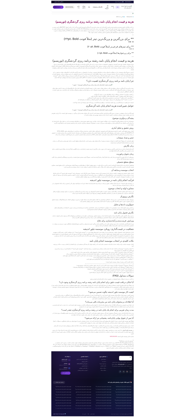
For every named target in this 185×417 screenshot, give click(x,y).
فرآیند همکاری (104, 366)
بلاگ (89, 7)
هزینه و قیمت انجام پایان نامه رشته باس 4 (83, 389)
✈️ (120, 372)
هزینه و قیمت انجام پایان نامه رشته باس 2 (123, 392)
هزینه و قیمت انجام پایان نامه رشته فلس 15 (123, 400)
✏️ (58, 7)
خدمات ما (112, 7)
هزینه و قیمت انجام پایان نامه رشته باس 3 (63, 389)
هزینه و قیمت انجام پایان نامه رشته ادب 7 (103, 389)
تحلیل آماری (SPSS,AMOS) (83, 364)
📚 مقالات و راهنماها (97, 7)
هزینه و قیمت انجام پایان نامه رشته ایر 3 (123, 394)
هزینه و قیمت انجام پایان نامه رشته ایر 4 (63, 392)
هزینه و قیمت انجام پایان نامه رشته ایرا (84, 394)
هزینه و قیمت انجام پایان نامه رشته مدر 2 (63, 408)
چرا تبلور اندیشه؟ (106, 7)
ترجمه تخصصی (85, 366)
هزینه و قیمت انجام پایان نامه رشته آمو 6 (63, 397)
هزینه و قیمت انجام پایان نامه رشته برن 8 (63, 394)
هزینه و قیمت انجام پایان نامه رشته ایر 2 (103, 394)
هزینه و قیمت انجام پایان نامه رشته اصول (83, 392)
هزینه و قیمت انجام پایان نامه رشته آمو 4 (83, 400)
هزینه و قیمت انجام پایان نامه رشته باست (103, 392)
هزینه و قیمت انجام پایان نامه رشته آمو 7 (123, 397)
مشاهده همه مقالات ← (59, 382)
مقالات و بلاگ (104, 370)
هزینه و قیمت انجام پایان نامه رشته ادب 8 (83, 386)
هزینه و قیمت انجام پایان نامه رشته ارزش (63, 403)
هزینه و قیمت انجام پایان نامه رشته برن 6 (63, 405)
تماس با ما (78, 7)
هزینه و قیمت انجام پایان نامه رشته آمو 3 (123, 405)
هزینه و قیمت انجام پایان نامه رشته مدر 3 (83, 408)
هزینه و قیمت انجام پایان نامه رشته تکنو (103, 403)
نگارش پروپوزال (85, 361)
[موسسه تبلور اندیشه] (126, 7)
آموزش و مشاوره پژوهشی (83, 370)
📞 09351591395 (69, 7)
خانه (118, 7)
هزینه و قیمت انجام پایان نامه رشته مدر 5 (123, 408)
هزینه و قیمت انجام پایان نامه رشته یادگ (103, 397)
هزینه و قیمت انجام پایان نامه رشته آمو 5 (103, 400)
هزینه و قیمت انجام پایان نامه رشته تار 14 (83, 405)
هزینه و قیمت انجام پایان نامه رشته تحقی (83, 403)
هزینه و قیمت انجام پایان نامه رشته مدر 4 (103, 408)
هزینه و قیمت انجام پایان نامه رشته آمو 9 (123, 386)
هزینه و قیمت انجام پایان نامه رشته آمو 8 (63, 386)
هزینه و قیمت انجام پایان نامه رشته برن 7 (83, 397)
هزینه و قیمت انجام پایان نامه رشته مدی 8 (123, 403)
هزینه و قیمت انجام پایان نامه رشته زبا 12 (103, 386)
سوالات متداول (83, 7)
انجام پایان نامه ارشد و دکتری (83, 359)
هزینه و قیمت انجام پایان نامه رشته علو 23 (63, 400)
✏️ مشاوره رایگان (65, 373)
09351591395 (113, 336)
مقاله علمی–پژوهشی (84, 368)
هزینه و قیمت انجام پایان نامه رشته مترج (123, 389)
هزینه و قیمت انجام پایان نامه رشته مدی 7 (103, 405)
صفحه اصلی (104, 359)
